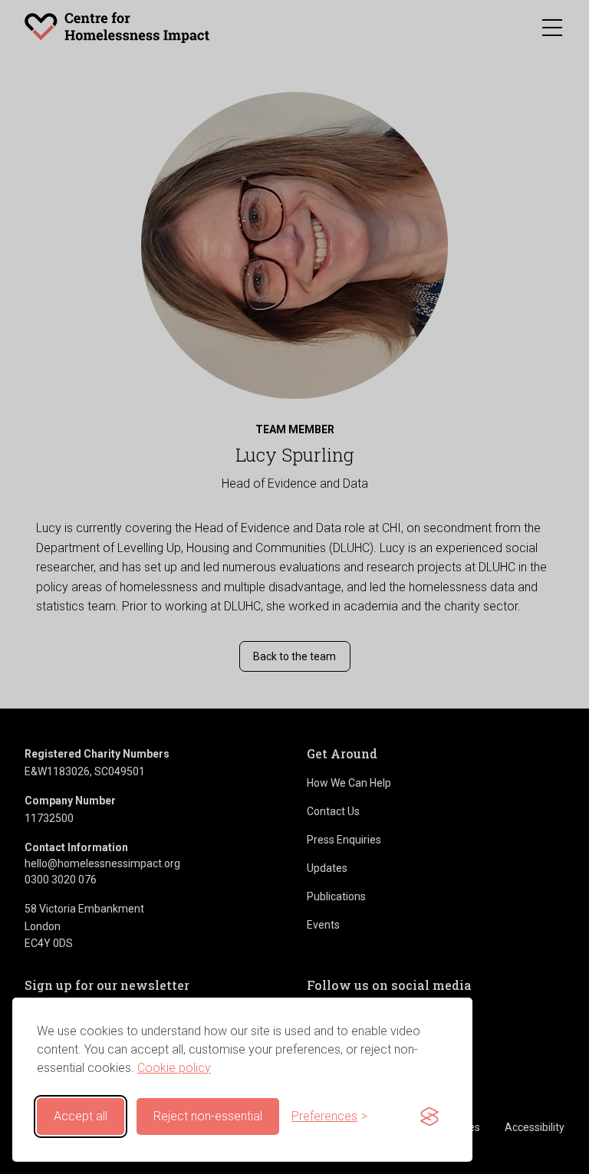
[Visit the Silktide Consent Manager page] (429, 1116)
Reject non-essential (207, 1116)
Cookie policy (174, 1068)
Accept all (80, 1116)
